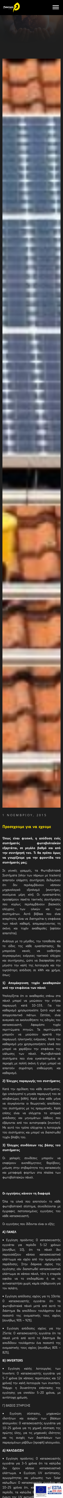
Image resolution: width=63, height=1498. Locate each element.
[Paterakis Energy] (11, 7)
